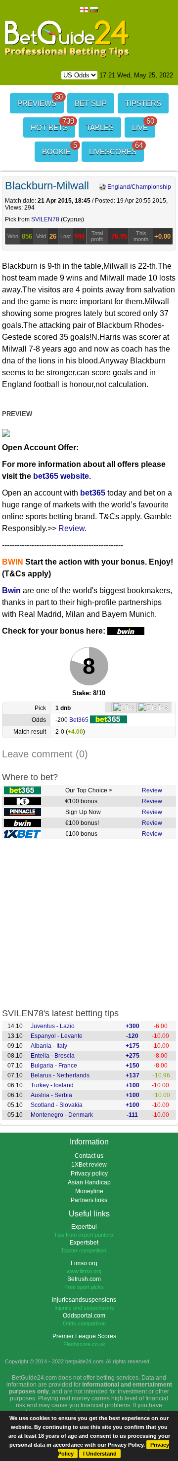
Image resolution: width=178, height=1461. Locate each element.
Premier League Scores (84, 1336)
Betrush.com (84, 1279)
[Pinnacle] (22, 812)
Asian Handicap (89, 1182)
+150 (132, 1065)
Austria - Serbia (51, 1095)
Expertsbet (84, 1242)
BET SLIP (91, 103)
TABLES (100, 127)
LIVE (143, 124)
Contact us (89, 1155)
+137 (132, 1075)
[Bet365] (22, 790)
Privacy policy (89, 1173)
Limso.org (84, 1263)
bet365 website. (62, 476)
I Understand (100, 1454)
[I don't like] (153, 707)
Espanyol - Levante (57, 1036)
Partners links (89, 1200)
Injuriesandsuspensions (84, 1299)
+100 (132, 1085)
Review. (72, 528)
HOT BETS (52, 124)
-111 (132, 1114)
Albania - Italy (49, 1045)
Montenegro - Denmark (62, 1114)
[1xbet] (22, 834)
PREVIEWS (40, 100)
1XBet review (89, 1164)
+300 (132, 1026)
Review (152, 790)
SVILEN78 (45, 219)
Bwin (11, 590)
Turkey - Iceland (52, 1085)
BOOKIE (59, 149)
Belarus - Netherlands (60, 1075)
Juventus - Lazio (53, 1026)
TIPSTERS (143, 103)
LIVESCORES (116, 149)
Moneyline (89, 1191)
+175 (132, 1045)
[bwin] (22, 823)
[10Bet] (22, 801)
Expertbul (84, 1226)
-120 (132, 1036)
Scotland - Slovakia (57, 1105)
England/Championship (138, 186)
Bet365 (79, 719)
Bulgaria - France (54, 1065)
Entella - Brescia (53, 1055)
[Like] (123, 707)
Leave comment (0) (45, 753)
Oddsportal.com (84, 1315)
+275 (132, 1055)
